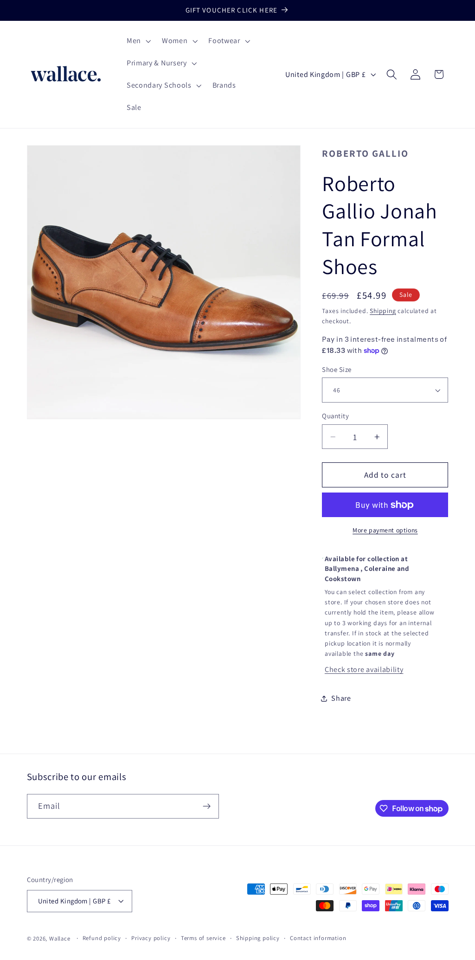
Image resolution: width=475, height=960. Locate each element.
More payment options (385, 530)
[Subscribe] (206, 806)
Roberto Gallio (365, 153)
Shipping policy (258, 938)
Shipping (383, 311)
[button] (137, 41)
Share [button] (341, 698)
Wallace (60, 938)
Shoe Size (336, 369)
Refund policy (102, 938)
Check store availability (364, 669)
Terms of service (203, 938)
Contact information (318, 938)
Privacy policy (150, 938)
